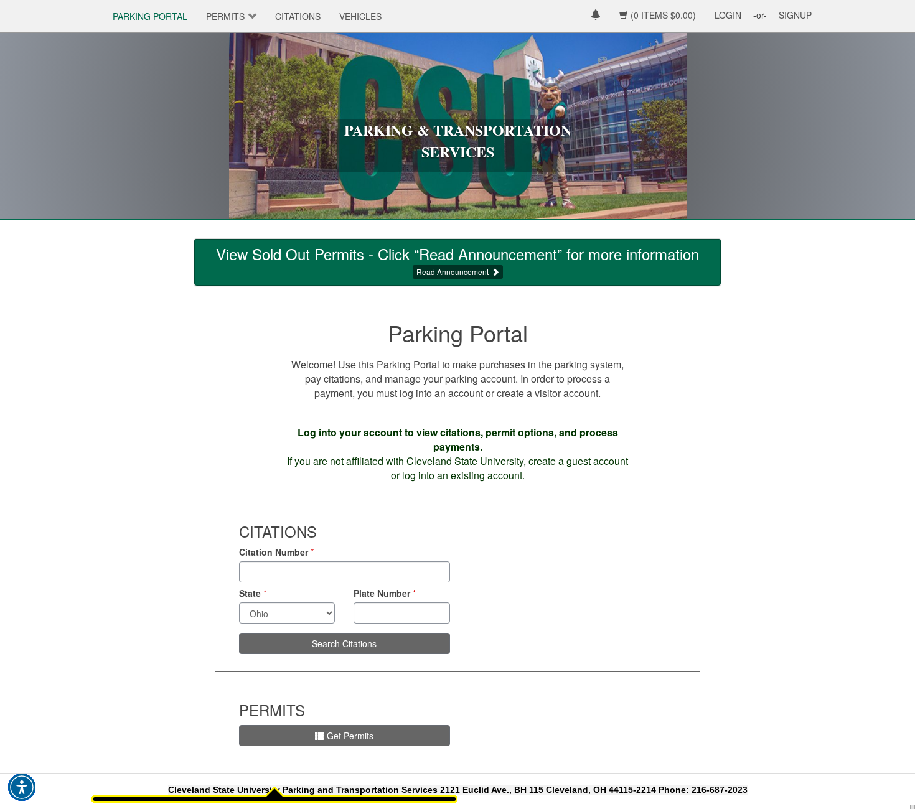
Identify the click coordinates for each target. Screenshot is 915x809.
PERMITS (225, 16)
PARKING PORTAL (150, 16)
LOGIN (728, 15)
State (250, 593)
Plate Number (382, 593)
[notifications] (595, 16)
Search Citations (344, 643)
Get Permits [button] (350, 735)
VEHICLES (360, 16)
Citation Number (273, 552)
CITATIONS (298, 16)
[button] (21, 787)
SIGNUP (795, 15)
